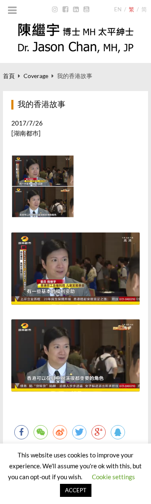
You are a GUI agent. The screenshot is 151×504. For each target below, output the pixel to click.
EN (118, 9)
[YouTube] (86, 9)
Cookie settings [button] (113, 476)
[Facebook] (65, 9)
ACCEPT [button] (75, 490)
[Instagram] (55, 9)
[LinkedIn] (76, 9)
